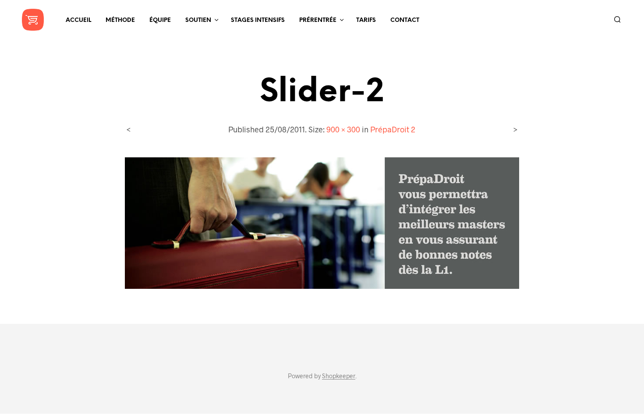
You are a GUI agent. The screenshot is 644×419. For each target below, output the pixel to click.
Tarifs (366, 20)
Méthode (120, 20)
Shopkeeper (338, 376)
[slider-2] (322, 222)
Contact (404, 20)
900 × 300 (343, 129)
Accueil (78, 20)
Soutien (198, 20)
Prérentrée (317, 20)
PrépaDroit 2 (392, 129)
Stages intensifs (258, 20)
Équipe (160, 20)
